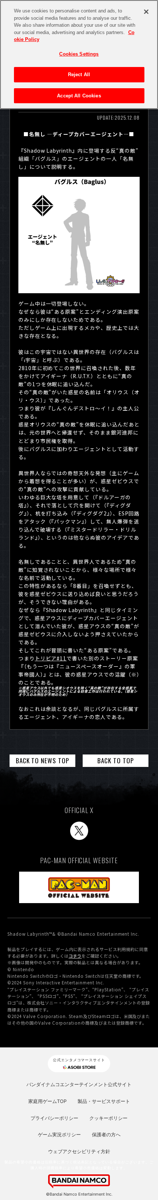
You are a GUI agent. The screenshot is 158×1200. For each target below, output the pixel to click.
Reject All (79, 74)
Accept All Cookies (79, 95)
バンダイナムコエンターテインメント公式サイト (79, 1084)
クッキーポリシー (108, 1118)
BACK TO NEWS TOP (42, 760)
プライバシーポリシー (54, 1118)
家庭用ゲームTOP (47, 1101)
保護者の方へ (106, 1134)
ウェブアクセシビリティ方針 (79, 1151)
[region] (79, 54)
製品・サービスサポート (104, 1101)
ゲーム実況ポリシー (59, 1134)
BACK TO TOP (115, 760)
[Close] (146, 12)
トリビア (51, 658)
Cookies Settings (78, 54)
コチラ (75, 956)
